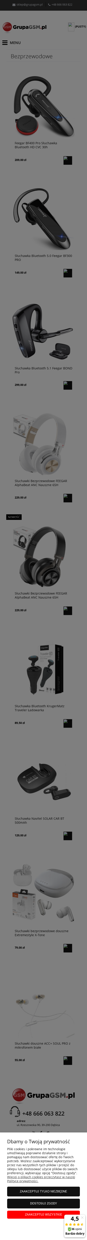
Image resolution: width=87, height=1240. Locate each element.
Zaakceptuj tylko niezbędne (43, 1191)
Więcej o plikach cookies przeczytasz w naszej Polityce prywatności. (41, 1179)
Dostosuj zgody (43, 1203)
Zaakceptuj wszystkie (43, 1214)
